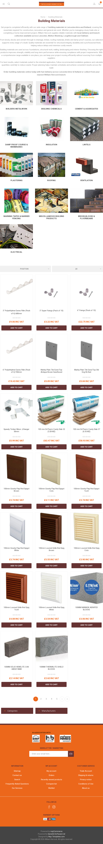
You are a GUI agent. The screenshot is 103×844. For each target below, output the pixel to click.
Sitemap (17, 771)
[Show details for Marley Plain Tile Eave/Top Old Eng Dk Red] (86, 350)
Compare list (51, 784)
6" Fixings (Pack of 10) (86, 310)
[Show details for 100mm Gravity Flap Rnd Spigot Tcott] (86, 469)
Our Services (17, 788)
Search (17, 779)
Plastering (16, 180)
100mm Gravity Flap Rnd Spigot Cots (51, 490)
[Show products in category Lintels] (86, 129)
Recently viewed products (51, 779)
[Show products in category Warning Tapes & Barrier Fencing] (16, 200)
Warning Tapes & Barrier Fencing (16, 217)
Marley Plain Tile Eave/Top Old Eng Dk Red (86, 371)
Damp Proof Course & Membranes (16, 145)
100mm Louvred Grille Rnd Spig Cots (86, 549)
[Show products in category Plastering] (16, 165)
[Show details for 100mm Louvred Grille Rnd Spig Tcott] (16, 588)
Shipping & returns (85, 775)
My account (51, 771)
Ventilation (86, 180)
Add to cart (16, 328)
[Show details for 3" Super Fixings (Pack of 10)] (51, 291)
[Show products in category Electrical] (16, 236)
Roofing (51, 180)
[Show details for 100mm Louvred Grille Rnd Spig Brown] (51, 528)
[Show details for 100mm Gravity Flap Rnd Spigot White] (16, 528)
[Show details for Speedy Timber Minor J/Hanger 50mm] (16, 410)
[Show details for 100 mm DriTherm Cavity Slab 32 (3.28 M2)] (51, 410)
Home (43, 17)
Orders (51, 775)
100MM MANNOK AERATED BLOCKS (86, 608)
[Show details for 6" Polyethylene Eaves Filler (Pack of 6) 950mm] (16, 350)
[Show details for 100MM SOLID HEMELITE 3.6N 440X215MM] (16, 647)
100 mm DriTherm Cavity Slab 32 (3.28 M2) (51, 430)
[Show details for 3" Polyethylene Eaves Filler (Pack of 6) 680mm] (16, 291)
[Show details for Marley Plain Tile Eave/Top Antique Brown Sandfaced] (51, 350)
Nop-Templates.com (56, 837)
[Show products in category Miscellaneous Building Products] (51, 200)
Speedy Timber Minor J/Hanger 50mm (16, 430)
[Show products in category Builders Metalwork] (16, 93)
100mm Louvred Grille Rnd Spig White (51, 608)
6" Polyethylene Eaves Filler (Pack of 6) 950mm (16, 371)
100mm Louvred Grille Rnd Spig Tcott (16, 608)
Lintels (86, 144)
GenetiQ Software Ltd (56, 834)
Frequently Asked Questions (17, 784)
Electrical (16, 252)
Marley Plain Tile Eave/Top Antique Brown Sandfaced (51, 371)
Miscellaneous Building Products (51, 217)
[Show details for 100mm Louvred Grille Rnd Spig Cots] (86, 528)
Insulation (51, 144)
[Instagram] (54, 807)
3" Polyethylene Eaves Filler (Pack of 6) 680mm (16, 312)
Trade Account (86, 771)
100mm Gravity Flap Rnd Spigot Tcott (86, 490)
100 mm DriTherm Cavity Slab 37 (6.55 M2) (86, 430)
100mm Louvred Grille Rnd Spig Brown (51, 549)
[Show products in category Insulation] (51, 129)
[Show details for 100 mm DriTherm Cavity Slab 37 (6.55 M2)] (86, 410)
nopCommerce (56, 831)
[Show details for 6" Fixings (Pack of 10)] (86, 291)
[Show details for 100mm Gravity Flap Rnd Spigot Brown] (16, 469)
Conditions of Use (85, 784)
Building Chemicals (51, 109)
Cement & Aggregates (86, 109)
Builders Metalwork (16, 109)
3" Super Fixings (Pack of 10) (51, 310)
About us (86, 788)
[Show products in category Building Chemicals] (51, 93)
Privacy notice (86, 779)
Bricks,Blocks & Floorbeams (86, 217)
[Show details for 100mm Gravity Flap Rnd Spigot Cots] (51, 469)
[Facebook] (49, 807)
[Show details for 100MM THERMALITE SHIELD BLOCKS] (51, 647)
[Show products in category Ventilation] (86, 165)
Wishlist (51, 788)
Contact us (17, 775)
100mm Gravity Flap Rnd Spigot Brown (16, 490)
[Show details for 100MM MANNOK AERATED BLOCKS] (86, 588)
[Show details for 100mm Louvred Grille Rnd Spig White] (51, 588)
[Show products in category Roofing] (51, 165)
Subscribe (71, 754)
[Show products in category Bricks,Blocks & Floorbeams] (86, 200)
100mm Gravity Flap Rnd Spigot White (16, 549)
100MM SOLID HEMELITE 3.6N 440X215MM (16, 668)
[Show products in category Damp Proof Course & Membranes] (16, 129)
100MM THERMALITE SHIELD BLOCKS (51, 668)
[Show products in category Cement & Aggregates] (86, 93)
